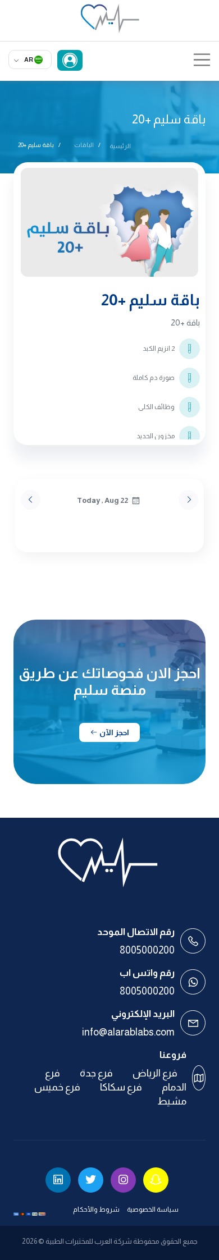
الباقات (84, 144)
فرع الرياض (155, 1073)
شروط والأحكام (96, 1209)
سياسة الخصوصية (153, 1209)
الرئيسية (120, 146)
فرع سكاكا (121, 1087)
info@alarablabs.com (128, 1032)
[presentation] (30, 500)
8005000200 (147, 950)
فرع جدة (96, 1073)
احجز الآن (113, 732)
